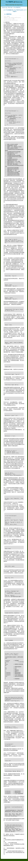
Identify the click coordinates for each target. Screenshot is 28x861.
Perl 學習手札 (10, 2)
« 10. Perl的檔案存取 (8, 10)
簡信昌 (8, 16)
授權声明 (6, 17)
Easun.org (19, 2)
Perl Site (10, 7)
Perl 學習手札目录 (18, 10)
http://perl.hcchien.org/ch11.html (11, 20)
